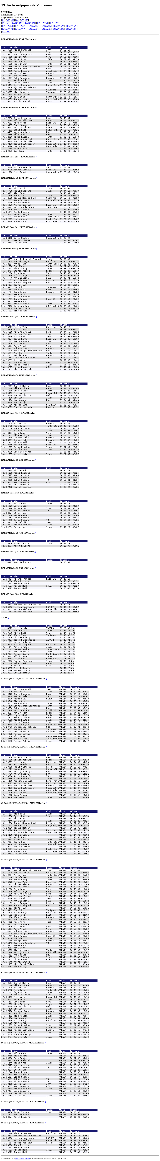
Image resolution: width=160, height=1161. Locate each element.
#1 (3, 20)
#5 (22, 20)
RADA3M (7, 26)
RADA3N (20, 26)
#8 (8, 23)
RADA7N (46, 28)
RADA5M (58, 26)
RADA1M (16, 23)
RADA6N (20, 28)
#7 (3, 23)
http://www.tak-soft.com (22, 1158)
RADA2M (42, 23)
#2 (8, 20)
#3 (12, 20)
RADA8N (71, 28)
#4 (17, 20)
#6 (26, 20)
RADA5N (71, 26)
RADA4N (46, 26)
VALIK (6, 31)
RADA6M (7, 28)
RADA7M (33, 28)
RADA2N (55, 23)
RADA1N (29, 23)
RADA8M (58, 28)
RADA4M (33, 26)
